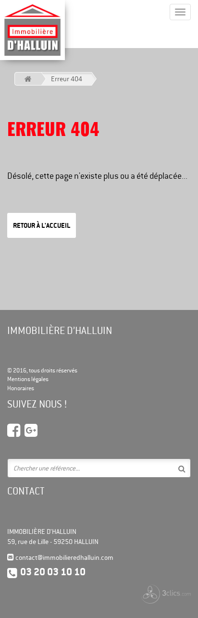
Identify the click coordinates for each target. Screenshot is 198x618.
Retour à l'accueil (41, 225)
